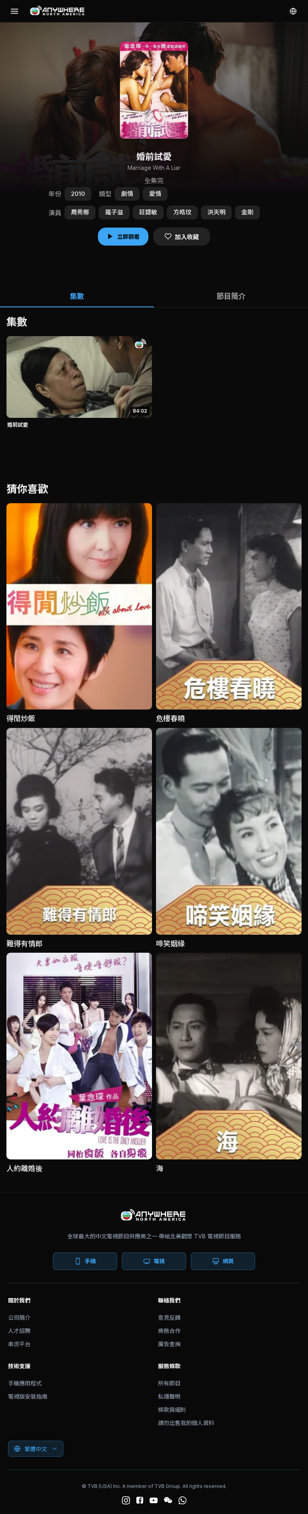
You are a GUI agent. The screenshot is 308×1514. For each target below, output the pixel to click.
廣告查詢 (169, 1344)
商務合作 (169, 1330)
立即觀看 (128, 236)
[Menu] (14, 11)
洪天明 (216, 212)
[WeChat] (168, 1500)
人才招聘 (19, 1330)
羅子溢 (114, 212)
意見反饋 (169, 1317)
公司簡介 (19, 1317)
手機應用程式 (25, 1383)
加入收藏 (187, 237)
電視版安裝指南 (27, 1396)
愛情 (155, 194)
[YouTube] (154, 1500)
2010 (78, 194)
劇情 (127, 194)
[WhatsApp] (182, 1500)
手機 (90, 1261)
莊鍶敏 (148, 212)
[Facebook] (139, 1500)
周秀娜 (80, 212)
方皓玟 (182, 212)
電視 (159, 1261)
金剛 (247, 212)
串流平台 (19, 1344)
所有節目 (169, 1383)
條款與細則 (172, 1409)
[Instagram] (126, 1500)
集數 (77, 296)
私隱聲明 (169, 1396)
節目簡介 (231, 296)
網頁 (228, 1261)
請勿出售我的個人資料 (186, 1422)
